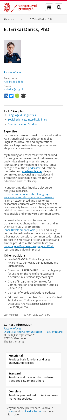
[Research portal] (23, 96)
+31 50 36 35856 (13, 81)
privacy (10, 411)
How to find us (24, 19)
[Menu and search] (49, 7)
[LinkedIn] (6, 96)
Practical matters (18, 19)
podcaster (34, 168)
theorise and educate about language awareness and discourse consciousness (29, 195)
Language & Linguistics (22, 115)
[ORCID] (17, 96)
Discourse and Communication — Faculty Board (33, 331)
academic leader (32, 171)
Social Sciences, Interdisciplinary (27, 119)
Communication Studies (22, 124)
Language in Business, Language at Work (29, 246)
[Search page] (59, 7)
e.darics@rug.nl (13, 89)
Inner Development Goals (19, 230)
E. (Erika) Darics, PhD (40, 19)
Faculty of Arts (12, 72)
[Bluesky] (11, 96)
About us (9, 19)
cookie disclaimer (31, 411)
